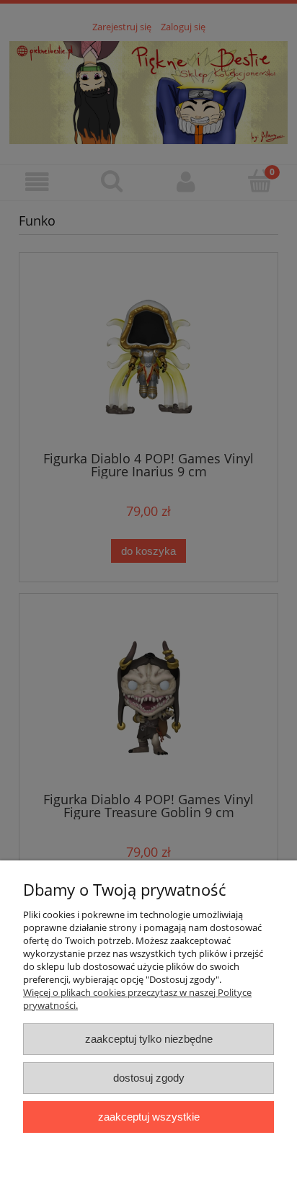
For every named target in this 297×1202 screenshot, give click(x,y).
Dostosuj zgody (149, 1078)
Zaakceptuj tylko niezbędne (149, 1039)
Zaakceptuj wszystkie (149, 1116)
